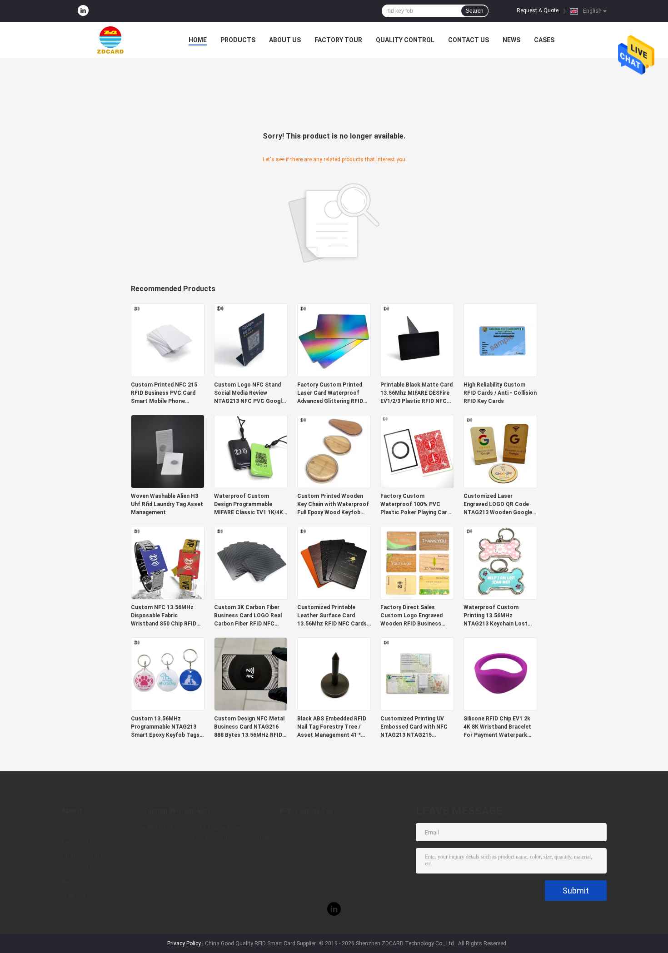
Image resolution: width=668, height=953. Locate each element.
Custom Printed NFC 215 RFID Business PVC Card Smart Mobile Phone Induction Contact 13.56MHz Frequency (164, 393)
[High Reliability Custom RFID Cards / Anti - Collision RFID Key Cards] (500, 340)
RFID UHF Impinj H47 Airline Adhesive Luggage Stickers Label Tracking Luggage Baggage (209, 833)
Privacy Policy (184, 943)
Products (237, 40)
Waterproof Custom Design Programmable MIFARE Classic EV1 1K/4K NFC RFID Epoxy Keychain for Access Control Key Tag (248, 504)
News (511, 40)
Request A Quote (537, 10)
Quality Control (405, 40)
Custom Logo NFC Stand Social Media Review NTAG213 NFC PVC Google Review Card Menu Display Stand (249, 393)
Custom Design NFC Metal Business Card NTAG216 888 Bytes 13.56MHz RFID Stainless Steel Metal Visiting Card (249, 727)
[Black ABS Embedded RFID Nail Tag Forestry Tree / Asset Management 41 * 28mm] (334, 673)
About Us (285, 40)
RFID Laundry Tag (306, 810)
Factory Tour (338, 40)
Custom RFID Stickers (177, 810)
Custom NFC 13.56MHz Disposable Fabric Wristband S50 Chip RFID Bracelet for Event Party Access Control (163, 616)
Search (475, 11)
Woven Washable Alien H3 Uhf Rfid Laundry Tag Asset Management (167, 504)
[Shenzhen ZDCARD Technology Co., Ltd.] (111, 40)
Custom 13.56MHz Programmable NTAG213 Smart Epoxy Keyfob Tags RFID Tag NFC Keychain (165, 727)
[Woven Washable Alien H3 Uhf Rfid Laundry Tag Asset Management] (167, 451)
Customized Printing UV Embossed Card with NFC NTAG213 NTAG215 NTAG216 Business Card (414, 727)
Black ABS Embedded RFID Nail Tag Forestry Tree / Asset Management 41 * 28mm (331, 727)
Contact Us (468, 40)
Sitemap (74, 895)
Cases (544, 40)
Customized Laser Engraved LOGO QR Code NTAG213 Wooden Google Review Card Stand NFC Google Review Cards (498, 504)
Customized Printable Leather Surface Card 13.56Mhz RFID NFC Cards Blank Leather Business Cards (332, 616)
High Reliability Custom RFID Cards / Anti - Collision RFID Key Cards (500, 393)
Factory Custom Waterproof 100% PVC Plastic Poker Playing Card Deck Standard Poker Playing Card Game (415, 504)
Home (198, 40)
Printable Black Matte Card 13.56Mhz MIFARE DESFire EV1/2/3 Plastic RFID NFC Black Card (416, 393)
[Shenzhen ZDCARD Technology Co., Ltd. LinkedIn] (83, 11)
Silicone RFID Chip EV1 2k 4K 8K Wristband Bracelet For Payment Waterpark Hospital (497, 727)
